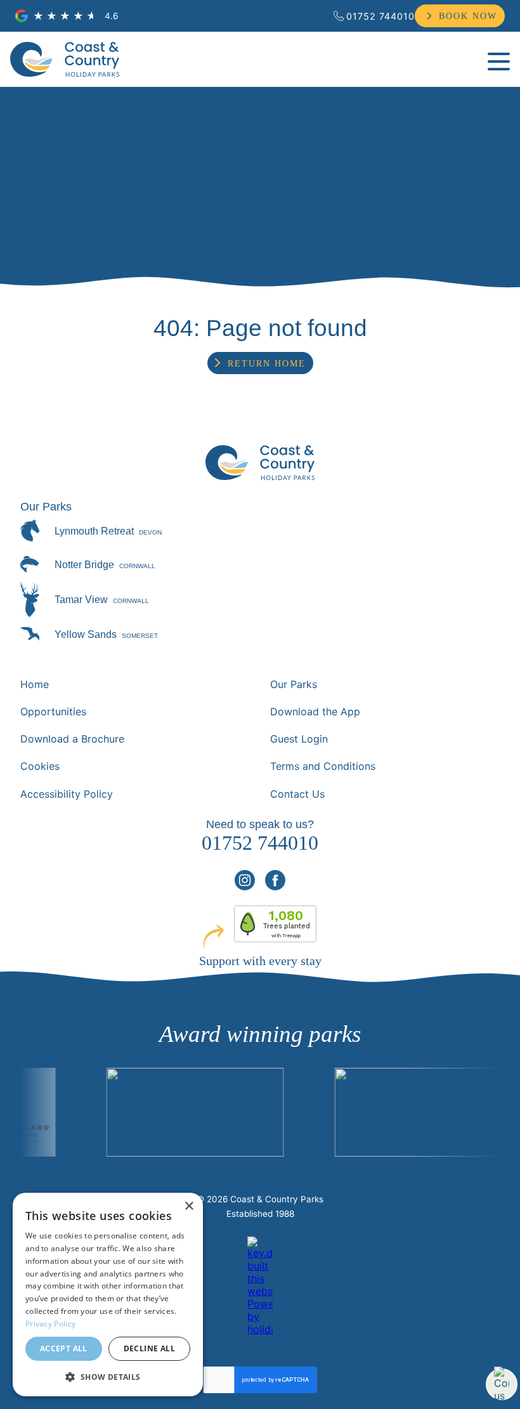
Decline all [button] (149, 1348)
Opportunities (53, 711)
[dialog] (108, 1294)
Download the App (315, 711)
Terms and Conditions (322, 766)
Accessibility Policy (66, 794)
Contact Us (297, 794)
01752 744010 (380, 16)
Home (34, 684)
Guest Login (299, 738)
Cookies (40, 766)
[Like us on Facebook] (275, 880)
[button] (107, 1376)
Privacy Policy (50, 1323)
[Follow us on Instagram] (245, 880)
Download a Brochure (72, 738)
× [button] (188, 1206)
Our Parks (293, 684)
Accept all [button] (64, 1348)
